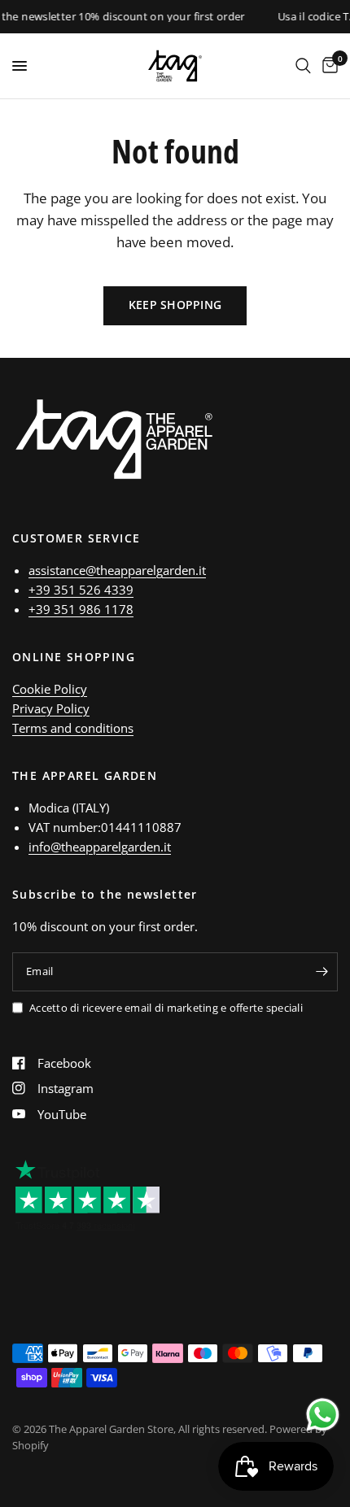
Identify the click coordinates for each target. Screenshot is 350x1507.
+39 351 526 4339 (80, 589)
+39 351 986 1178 (80, 609)
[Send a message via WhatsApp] (323, 1415)
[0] (327, 65)
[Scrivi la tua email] (321, 971)
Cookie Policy (49, 689)
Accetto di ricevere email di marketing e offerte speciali (166, 1007)
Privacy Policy (51, 708)
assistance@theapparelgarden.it (117, 570)
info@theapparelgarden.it (99, 846)
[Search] (303, 65)
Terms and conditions (72, 728)
